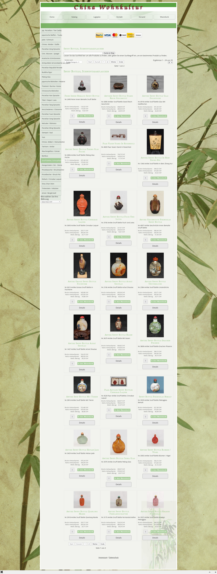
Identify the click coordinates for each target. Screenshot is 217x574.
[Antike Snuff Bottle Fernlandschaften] (118, 507)
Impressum (103, 557)
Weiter (113, 62)
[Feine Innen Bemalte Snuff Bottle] (82, 92)
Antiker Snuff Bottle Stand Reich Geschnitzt (118, 97)
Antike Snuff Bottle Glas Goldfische (155, 97)
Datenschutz (114, 557)
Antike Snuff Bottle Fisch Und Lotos (118, 218)
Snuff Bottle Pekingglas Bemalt (155, 396)
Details (82, 122)
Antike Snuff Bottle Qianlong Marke (82, 512)
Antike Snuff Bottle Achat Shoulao (118, 282)
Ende (121, 62)
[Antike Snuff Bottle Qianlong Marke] (82, 507)
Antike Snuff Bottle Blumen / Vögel (155, 451)
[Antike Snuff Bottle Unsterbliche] (155, 277)
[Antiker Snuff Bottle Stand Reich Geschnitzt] (118, 92)
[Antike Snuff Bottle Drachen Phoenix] (155, 336)
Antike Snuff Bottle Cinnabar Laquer (82, 220)
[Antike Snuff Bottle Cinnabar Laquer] (82, 215)
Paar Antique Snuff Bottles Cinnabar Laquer (118, 391)
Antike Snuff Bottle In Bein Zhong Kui (155, 158)
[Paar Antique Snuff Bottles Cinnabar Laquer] (118, 386)
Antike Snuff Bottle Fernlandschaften (118, 512)
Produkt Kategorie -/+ (72, 62)
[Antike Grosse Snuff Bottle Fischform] (82, 277)
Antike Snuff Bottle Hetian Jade (82, 450)
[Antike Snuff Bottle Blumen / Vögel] (155, 446)
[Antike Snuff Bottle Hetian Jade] (82, 446)
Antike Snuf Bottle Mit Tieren (82, 396)
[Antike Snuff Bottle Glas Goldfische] (155, 92)
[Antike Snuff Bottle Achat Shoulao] (118, 277)
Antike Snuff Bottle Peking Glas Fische (82, 150)
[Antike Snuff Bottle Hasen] (118, 331)
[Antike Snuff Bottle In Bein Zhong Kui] (155, 154)
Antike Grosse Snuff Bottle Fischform (82, 282)
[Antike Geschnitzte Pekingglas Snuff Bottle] (155, 215)
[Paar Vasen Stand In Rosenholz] (118, 139)
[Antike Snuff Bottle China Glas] (118, 454)
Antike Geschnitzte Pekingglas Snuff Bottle (155, 220)
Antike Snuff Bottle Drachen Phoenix (155, 341)
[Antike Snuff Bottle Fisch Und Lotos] (118, 213)
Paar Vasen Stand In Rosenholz (119, 143)
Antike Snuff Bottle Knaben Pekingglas (155, 512)
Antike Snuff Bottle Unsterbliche (155, 282)
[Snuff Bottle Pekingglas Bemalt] (155, 393)
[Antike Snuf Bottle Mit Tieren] (82, 393)
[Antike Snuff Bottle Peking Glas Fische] (82, 145)
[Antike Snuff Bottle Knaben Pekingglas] (155, 507)
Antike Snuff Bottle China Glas (118, 458)
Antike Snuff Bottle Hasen (118, 335)
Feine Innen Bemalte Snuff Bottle (82, 96)
